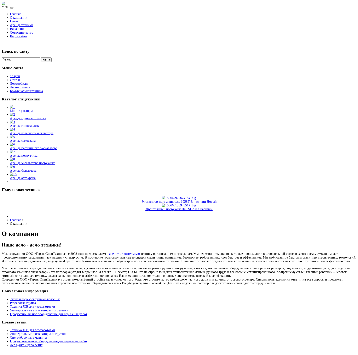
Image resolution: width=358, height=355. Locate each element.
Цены (14, 21)
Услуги (15, 76)
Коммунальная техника (26, 91)
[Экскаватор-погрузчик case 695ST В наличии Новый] (179, 198)
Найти (46, 59)
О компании (18, 17)
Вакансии (17, 28)
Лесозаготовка (20, 87)
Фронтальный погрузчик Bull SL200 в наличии (179, 209)
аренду (114, 253)
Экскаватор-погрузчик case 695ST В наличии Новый (179, 201)
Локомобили (19, 83)
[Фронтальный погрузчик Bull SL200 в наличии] (179, 205)
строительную (130, 253)
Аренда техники (21, 25)
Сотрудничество (21, 32)
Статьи (15, 80)
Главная (15, 14)
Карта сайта (18, 36)
